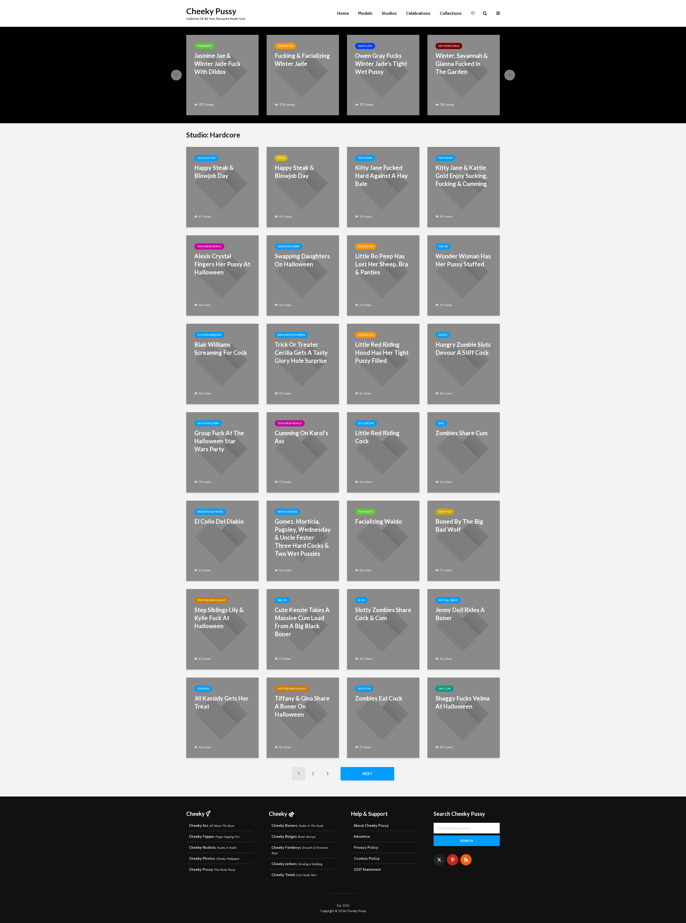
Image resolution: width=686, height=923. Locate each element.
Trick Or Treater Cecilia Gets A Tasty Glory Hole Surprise (301, 352)
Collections (451, 13)
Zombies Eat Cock (378, 698)
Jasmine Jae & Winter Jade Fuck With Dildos (217, 63)
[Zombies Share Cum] (463, 452)
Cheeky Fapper (214, 836)
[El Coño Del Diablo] (222, 540)
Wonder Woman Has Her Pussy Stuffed (463, 260)
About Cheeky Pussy (371, 825)
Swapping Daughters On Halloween (302, 260)
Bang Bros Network (291, 335)
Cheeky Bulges (293, 836)
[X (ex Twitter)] (439, 859)
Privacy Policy (366, 847)
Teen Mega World (209, 246)
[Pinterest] (452, 859)
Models (365, 13)
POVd (281, 158)
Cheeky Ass (211, 825)
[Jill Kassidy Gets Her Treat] (222, 717)
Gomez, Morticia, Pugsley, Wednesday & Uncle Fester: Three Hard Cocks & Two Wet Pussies (303, 537)
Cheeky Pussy (211, 11)
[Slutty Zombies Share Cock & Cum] (383, 628)
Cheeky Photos (214, 858)
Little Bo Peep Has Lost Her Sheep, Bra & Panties (381, 264)
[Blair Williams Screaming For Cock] (222, 363)
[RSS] (466, 859)
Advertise (362, 836)
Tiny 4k (443, 246)
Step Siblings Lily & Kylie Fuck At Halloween (219, 618)
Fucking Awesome (209, 335)
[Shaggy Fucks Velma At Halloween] (463, 717)
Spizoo (442, 335)
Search (466, 841)
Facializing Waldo (378, 521)
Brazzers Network (210, 511)
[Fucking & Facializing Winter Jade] (303, 74)
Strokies (203, 688)
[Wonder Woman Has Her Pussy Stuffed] (463, 275)
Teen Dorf (365, 158)
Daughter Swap (288, 246)
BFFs (441, 423)
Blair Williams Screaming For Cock (220, 348)
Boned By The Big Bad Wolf (459, 525)
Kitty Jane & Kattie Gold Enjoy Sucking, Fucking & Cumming (461, 175)
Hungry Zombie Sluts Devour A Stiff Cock (463, 348)
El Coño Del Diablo (219, 521)
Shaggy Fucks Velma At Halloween (462, 702)
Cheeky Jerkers (296, 863)
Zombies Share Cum (461, 433)
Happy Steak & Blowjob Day (214, 171)
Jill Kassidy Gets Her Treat (221, 702)
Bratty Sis (444, 511)
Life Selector (206, 158)
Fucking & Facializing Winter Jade (302, 59)
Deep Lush (365, 46)
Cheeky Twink (293, 874)
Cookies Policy (367, 858)
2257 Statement (367, 869)
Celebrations (418, 13)
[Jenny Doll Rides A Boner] (463, 628)
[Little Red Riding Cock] (383, 452)
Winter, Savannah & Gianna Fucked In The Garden (461, 63)
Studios (389, 13)
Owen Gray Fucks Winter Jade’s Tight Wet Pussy (381, 63)
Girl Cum (444, 688)
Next (367, 773)
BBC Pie (282, 600)
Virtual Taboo (448, 600)
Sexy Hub (364, 688)
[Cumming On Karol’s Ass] (303, 452)
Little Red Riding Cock (377, 437)
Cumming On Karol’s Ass (301, 437)
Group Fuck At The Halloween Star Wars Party (219, 441)
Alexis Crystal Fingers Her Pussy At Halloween (222, 264)
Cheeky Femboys (299, 850)
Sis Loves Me (366, 423)
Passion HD (285, 46)
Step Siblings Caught (211, 600)
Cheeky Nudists (213, 847)
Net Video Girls (448, 46)
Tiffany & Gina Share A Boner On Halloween (302, 706)
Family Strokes (287, 511)
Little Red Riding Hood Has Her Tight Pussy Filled (382, 352)
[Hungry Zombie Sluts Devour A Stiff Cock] (463, 363)
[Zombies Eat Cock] (383, 717)
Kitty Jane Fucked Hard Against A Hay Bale (381, 175)
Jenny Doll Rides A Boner (460, 613)
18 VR (361, 600)
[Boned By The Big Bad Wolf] (463, 540)
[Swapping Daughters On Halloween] (303, 275)
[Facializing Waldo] (383, 540)
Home (343, 13)
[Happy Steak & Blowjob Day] (222, 186)
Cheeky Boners (297, 825)
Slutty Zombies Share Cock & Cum (383, 613)
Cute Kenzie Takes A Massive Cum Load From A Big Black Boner (302, 622)
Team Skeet (204, 46)
